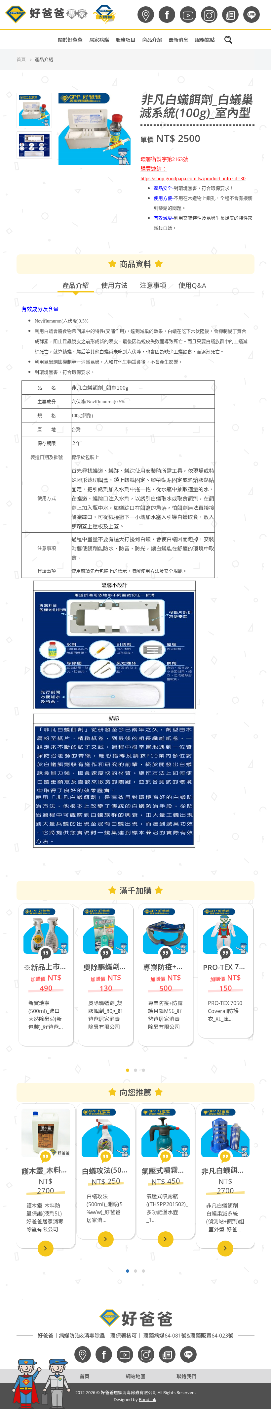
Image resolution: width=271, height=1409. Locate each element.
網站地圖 (135, 1376)
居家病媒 (99, 39)
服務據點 (205, 39)
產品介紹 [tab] (75, 285)
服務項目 (126, 39)
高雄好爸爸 (160, 54)
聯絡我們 (186, 1376)
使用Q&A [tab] (192, 285)
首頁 (21, 59)
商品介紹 (152, 39)
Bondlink (147, 1399)
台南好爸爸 (160, 71)
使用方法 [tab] (114, 285)
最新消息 (178, 39)
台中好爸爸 (160, 87)
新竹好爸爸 (160, 104)
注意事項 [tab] (153, 285)
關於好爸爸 (70, 39)
